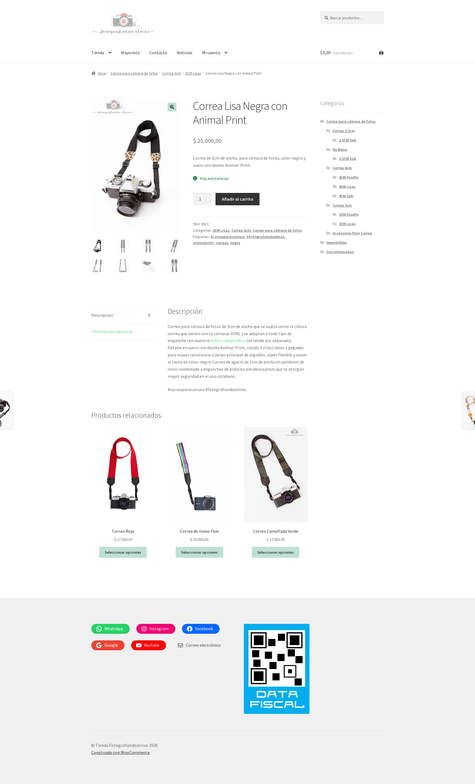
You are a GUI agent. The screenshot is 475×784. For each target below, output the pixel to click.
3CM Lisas (193, 73)
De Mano (340, 149)
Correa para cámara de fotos (134, 73)
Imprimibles (336, 242)
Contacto (158, 52)
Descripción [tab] (102, 315)
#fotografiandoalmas (266, 236)
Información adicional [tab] (112, 331)
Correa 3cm (171, 73)
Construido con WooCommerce (120, 752)
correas (222, 242)
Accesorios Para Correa (352, 233)
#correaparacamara (227, 236)
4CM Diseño (348, 177)
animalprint (203, 242)
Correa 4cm (342, 167)
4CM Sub (346, 195)
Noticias (184, 52)
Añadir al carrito (237, 199)
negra (235, 242)
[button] (172, 107)
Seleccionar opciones (123, 552)
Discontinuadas (340, 251)
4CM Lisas (347, 186)
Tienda (97, 52)
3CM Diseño (348, 214)
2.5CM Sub (347, 140)
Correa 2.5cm (344, 130)
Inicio (102, 73)
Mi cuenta (211, 52)
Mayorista (130, 52)
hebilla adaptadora (228, 340)
